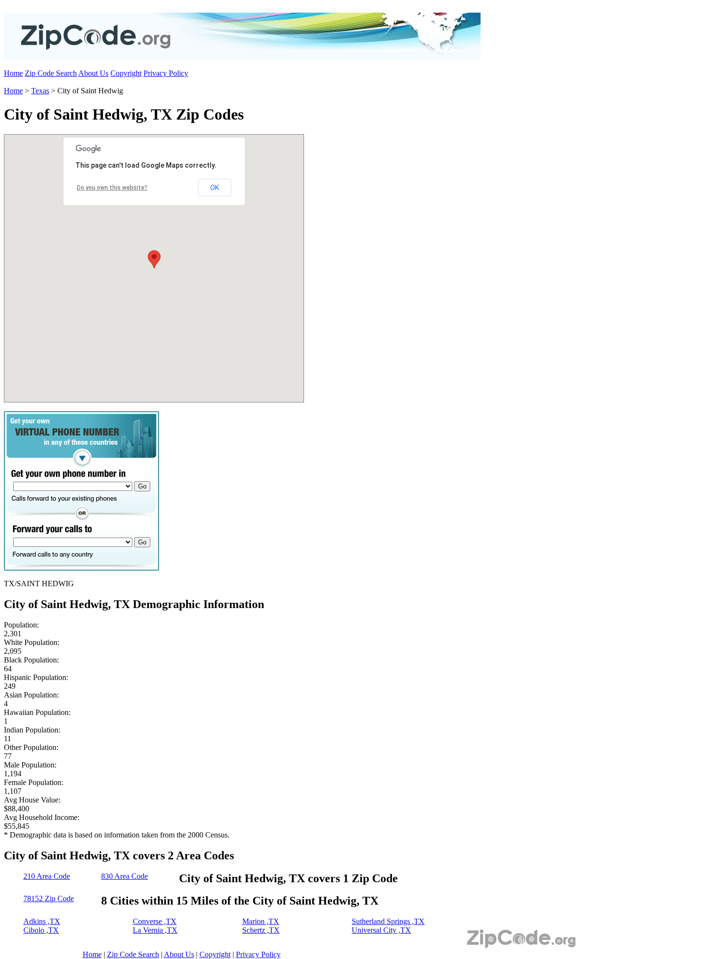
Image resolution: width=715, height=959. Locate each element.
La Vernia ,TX (155, 930)
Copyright (126, 73)
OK (214, 188)
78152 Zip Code (48, 898)
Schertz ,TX (261, 930)
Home (13, 73)
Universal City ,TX (381, 930)
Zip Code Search (51, 73)
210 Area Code (46, 876)
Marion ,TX (260, 921)
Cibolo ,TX (41, 930)
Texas (40, 91)
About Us (93, 73)
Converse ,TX (155, 921)
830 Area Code (124, 876)
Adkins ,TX (41, 921)
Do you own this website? (112, 187)
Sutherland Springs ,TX (388, 921)
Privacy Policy (165, 73)
